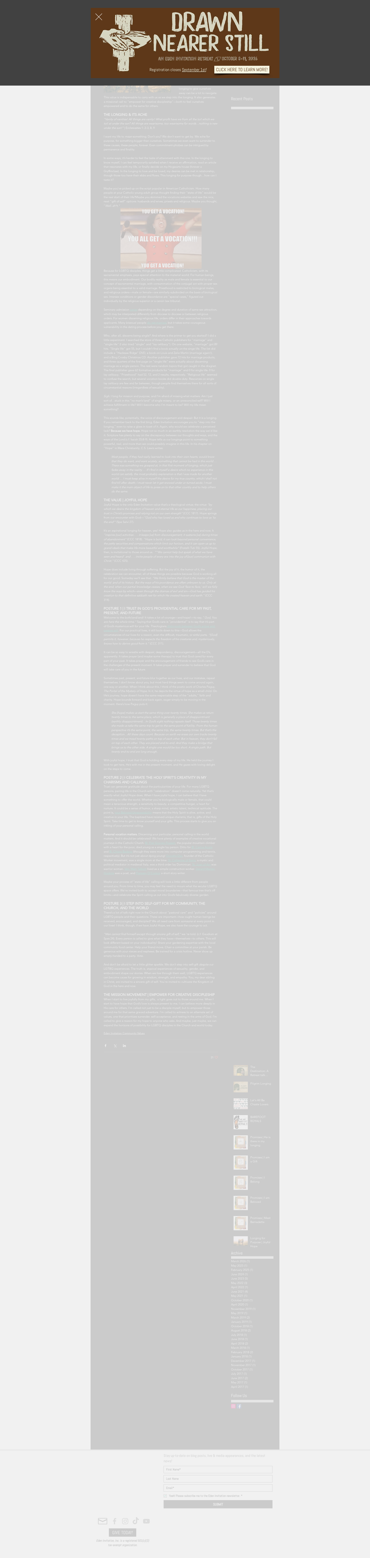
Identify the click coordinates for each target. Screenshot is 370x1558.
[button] (98, 16)
